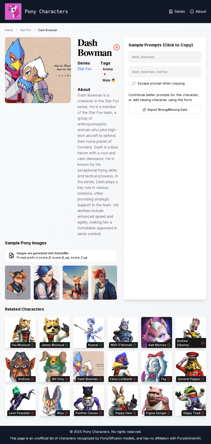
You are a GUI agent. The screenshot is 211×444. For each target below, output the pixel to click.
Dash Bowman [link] (47, 30)
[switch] (132, 83)
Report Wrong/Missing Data (167, 109)
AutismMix (62, 253)
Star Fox (25, 30)
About (201, 11)
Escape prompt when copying (161, 83)
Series (180, 11)
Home (9, 30)
